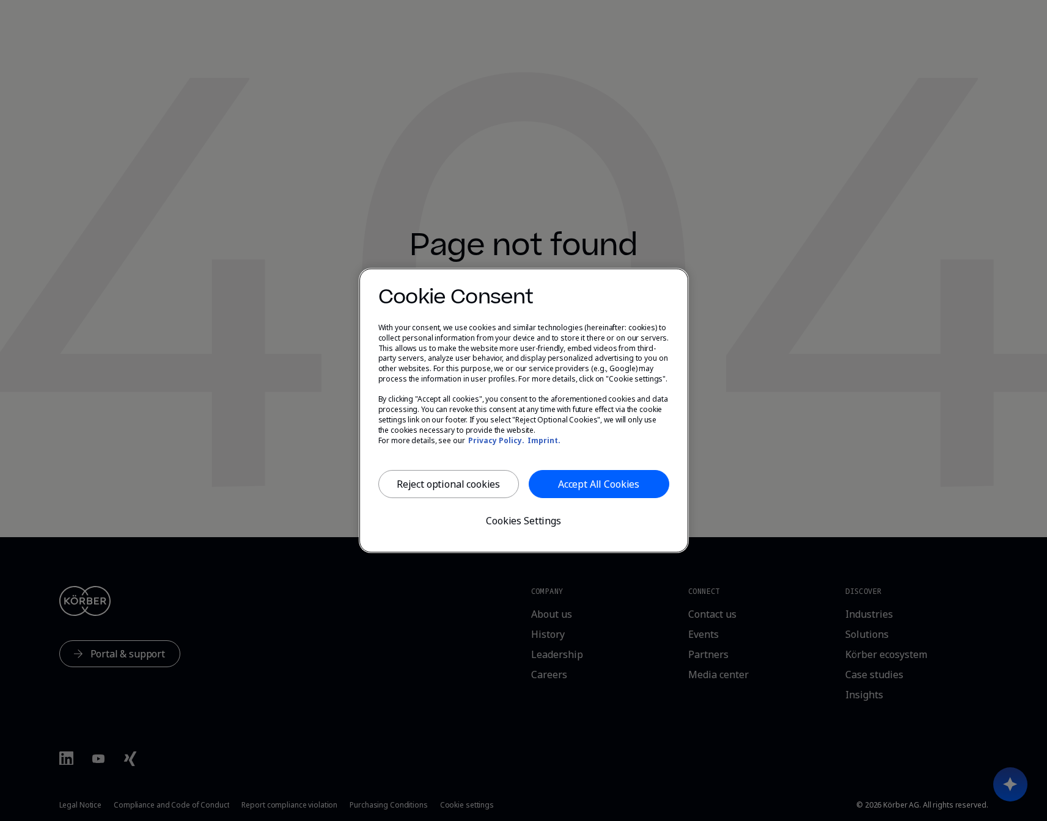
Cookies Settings (523, 520)
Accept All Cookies (598, 484)
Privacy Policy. (496, 440)
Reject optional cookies (448, 484)
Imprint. (543, 440)
